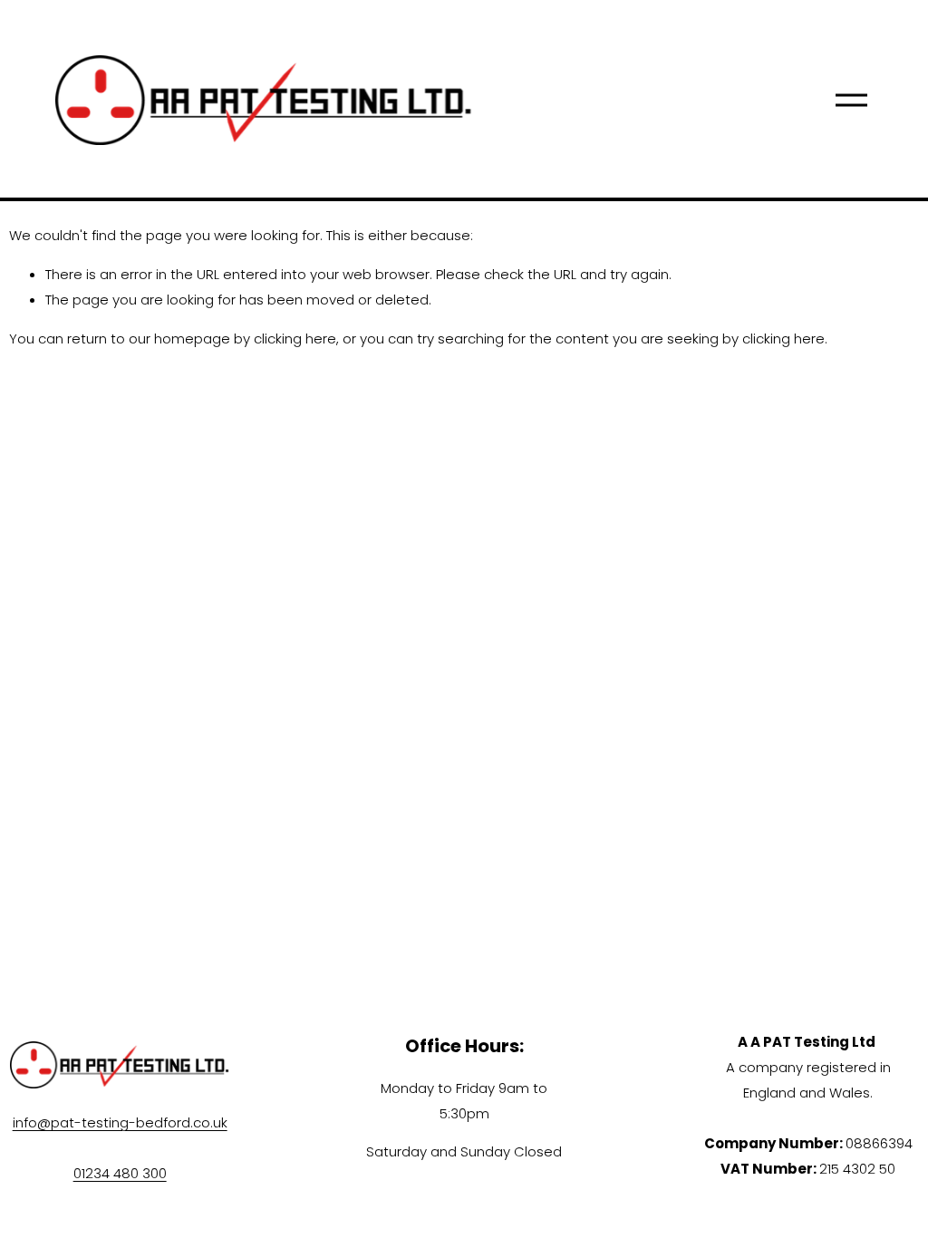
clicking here (295, 338)
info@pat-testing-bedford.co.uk (120, 1122)
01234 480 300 (120, 1173)
